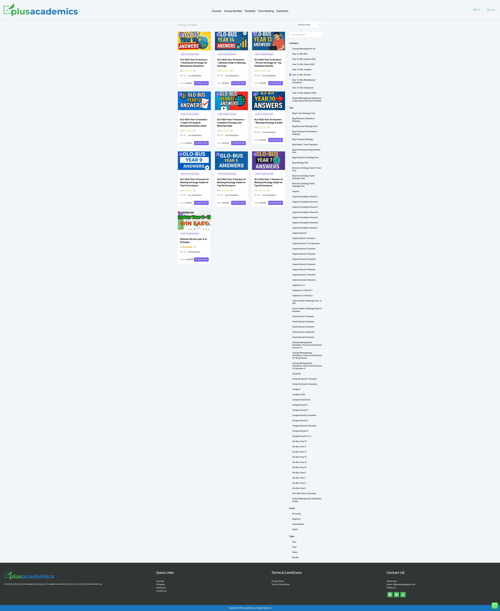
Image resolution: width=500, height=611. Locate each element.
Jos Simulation (195, 75)
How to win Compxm (301, 69)
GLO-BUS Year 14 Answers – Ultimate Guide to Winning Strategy (231, 62)
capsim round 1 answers (303, 238)
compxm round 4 (300, 431)
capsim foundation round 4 (305, 212)
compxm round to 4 (301, 436)
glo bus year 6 (299, 472)
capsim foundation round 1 (305, 196)
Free (294, 542)
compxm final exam (301, 400)
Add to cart (202, 83)
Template (250, 11)
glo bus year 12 (299, 452)
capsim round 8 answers (303, 280)
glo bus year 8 (299, 483)
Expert (295, 529)
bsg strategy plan (300, 163)
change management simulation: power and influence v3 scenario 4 (307, 365)
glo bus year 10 (299, 441)
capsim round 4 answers (304, 259)
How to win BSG (300, 54)
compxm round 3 (300, 420)
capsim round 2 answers (303, 248)
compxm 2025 (298, 394)
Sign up (491, 9)
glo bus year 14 (299, 462)
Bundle (295, 557)
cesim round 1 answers (303, 316)
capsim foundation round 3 (305, 207)
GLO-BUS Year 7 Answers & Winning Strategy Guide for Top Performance (268, 182)
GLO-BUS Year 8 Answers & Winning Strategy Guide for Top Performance (231, 182)
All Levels (296, 514)
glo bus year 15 (299, 467)
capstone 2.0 (298, 285)
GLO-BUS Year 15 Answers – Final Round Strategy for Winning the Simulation (193, 62)
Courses (216, 11)
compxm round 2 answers (304, 415)
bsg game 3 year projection (305, 144)
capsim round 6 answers (303, 269)
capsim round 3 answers (303, 254)
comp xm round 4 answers (304, 384)
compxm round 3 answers (304, 426)
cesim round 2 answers (303, 321)
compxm (296, 389)
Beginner (296, 519)
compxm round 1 (300, 405)
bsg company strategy (302, 139)
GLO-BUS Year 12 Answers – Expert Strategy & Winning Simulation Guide (193, 122)
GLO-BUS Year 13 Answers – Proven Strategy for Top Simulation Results (268, 62)
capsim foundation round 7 (305, 228)
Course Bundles (233, 11)
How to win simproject (302, 88)
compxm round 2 (300, 410)
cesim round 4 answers (303, 332)
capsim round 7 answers (303, 275)
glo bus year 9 (299, 488)
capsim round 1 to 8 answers (306, 243)
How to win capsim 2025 (304, 59)
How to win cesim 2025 (303, 64)
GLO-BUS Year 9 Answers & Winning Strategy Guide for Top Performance (194, 182)
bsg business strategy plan (304, 126)
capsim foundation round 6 (305, 222)
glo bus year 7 (299, 478)
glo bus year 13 (299, 457)
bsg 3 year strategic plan (303, 113)
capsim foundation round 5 (305, 217)
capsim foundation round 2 (305, 202)
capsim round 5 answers (303, 264)
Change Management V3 (303, 49)
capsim (295, 191)
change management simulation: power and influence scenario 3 (307, 345)
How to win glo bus (190, 54)
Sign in (476, 9)
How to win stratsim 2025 (304, 93)
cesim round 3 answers (303, 327)
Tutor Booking (266, 11)
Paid (294, 547)
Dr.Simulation (194, 252)
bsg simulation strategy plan (305, 157)
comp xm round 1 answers (304, 379)
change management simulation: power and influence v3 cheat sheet (307, 355)
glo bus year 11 (299, 446)
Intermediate (298, 524)
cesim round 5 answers (303, 337)
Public (295, 552)
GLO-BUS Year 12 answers (304, 493)
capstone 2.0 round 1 (302, 290)
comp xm (296, 373)
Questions (282, 11)
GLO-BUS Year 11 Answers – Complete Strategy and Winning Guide (231, 122)
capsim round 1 (299, 233)
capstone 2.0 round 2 (302, 295)
